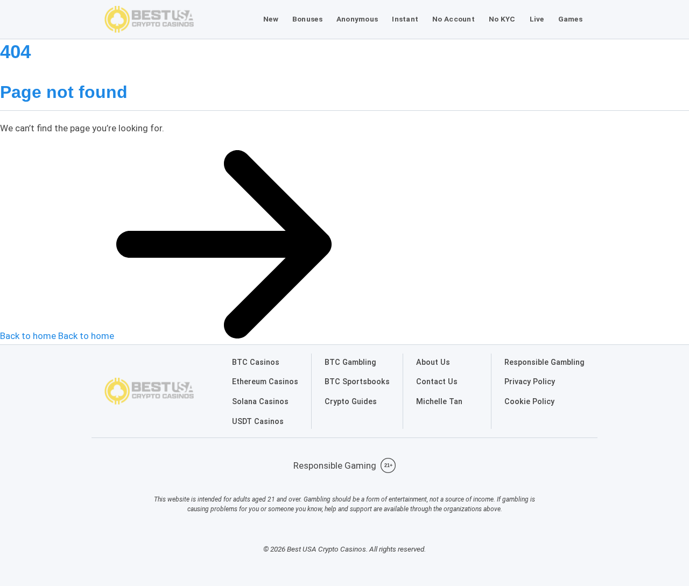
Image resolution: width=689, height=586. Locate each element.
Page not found (64, 92)
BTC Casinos (255, 362)
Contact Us (437, 381)
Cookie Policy (529, 401)
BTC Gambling (350, 362)
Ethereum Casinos (265, 381)
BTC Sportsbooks (357, 381)
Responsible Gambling (544, 362)
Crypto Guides (351, 401)
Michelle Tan (439, 401)
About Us (433, 362)
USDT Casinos (258, 421)
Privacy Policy (529, 381)
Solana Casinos (260, 401)
